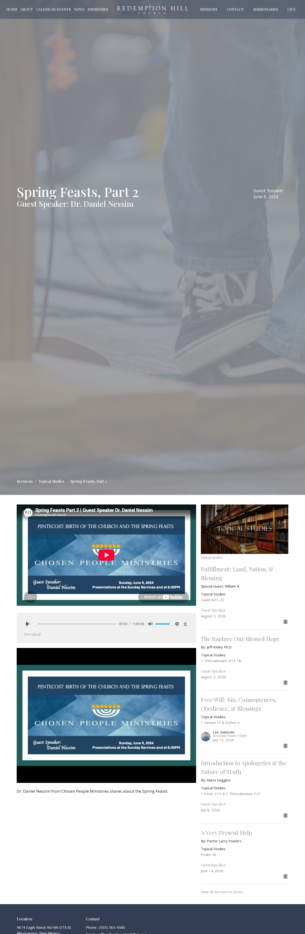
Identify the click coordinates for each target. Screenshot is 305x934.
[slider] (75, 624)
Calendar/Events (53, 9)
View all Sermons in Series (222, 891)
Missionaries (265, 9)
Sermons (208, 9)
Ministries (97, 9)
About (26, 9)
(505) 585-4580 (112, 927)
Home (11, 9)
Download (32, 634)
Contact (235, 9)
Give (291, 9)
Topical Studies (52, 481)
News (79, 9)
